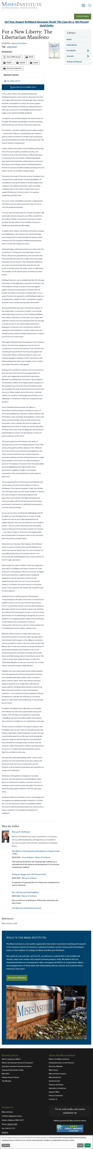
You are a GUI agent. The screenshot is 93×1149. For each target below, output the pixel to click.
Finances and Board (56, 1085)
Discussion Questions (13, 68)
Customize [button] (5, 1145)
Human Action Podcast (10, 1077)
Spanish (21, 63)
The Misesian (6, 1081)
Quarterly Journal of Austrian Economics (17, 1066)
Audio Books (72, 45)
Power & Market (28, 857)
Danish (34, 63)
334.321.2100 (12, 1124)
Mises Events (53, 1070)
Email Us (5, 1133)
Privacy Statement (56, 1096)
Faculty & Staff (54, 1081)
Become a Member (17, 978)
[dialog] (46, 1142)
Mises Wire (6, 1074)
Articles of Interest (74, 62)
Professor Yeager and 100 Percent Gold (29, 875)
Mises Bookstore (55, 1077)
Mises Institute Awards (57, 1074)
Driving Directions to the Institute (61, 1063)
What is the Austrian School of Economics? (17, 1063)
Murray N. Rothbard (19, 43)
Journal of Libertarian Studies (13, 1070)
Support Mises (82, 16)
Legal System (12, 47)
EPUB (29, 57)
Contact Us (53, 1099)
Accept (87, 1145)
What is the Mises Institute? (59, 1059)
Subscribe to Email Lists (57, 1088)
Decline (80, 1145)
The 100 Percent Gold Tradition (25, 893)
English (8, 63)
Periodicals (71, 51)
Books (69, 39)
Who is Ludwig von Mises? (11, 1059)
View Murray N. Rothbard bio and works (26, 908)
